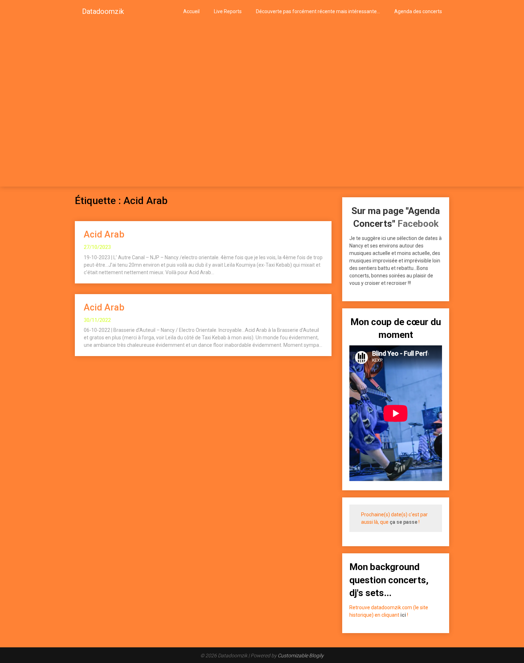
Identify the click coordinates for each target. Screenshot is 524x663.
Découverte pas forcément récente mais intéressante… (318, 11)
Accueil (191, 11)
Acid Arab (104, 234)
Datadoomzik (103, 11)
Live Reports (228, 11)
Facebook (417, 223)
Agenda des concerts (418, 11)
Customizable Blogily (301, 655)
